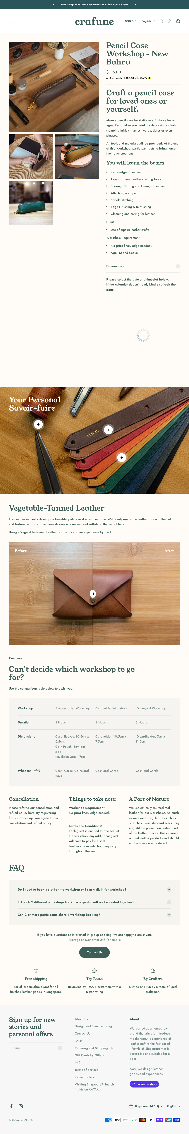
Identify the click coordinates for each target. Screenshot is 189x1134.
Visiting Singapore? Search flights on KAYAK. (94, 1087)
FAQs (78, 1041)
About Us (81, 1019)
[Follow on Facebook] (11, 1106)
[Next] (135, 5)
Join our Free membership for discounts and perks (94, 4)
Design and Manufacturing (93, 1026)
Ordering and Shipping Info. (95, 1048)
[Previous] (53, 5)
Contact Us (94, 952)
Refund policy (84, 1077)
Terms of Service (86, 1069)
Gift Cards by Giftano (90, 1055)
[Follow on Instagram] (20, 1106)
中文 (78, 1062)
